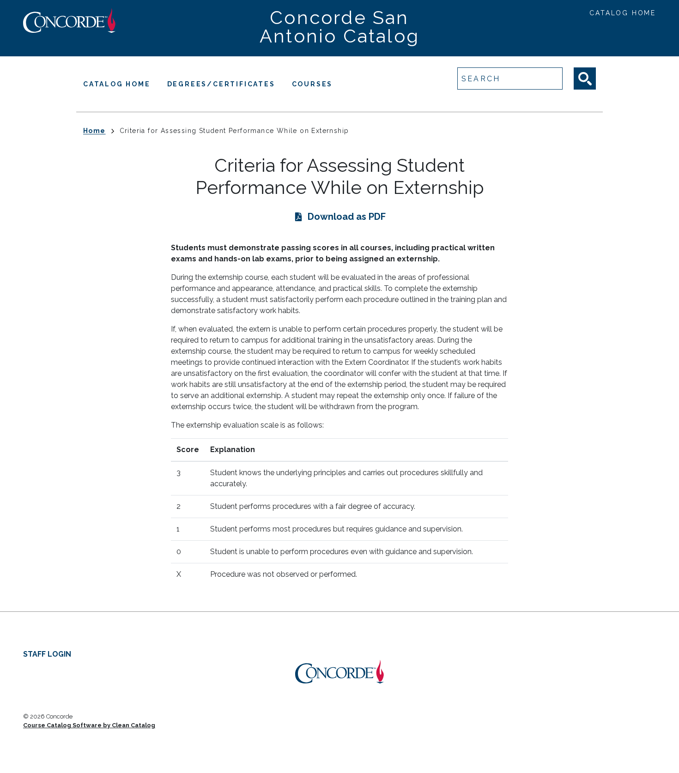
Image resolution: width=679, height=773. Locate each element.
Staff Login (47, 654)
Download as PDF (347, 216)
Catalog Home (622, 13)
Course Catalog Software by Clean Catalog (89, 725)
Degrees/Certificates (221, 84)
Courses (312, 84)
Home (94, 130)
